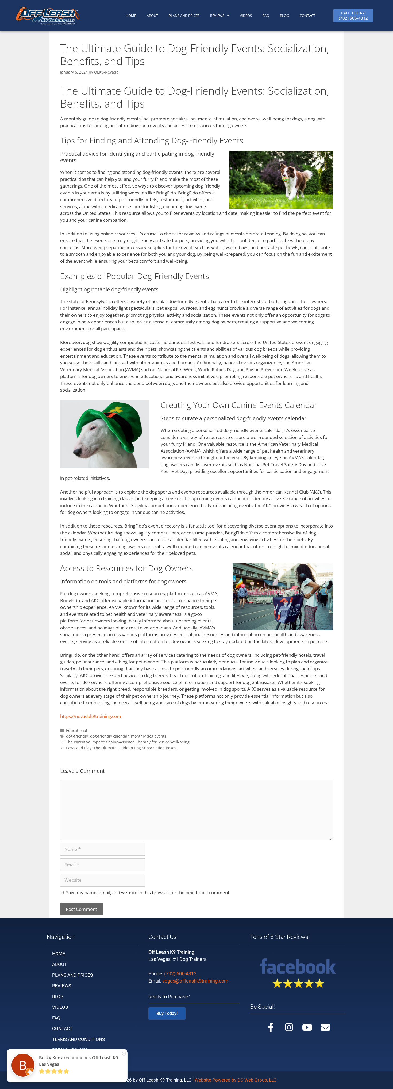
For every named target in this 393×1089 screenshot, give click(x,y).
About (59, 964)
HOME (131, 15)
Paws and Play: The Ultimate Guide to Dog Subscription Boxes (121, 747)
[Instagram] (289, 1027)
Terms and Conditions (78, 1039)
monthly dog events (148, 736)
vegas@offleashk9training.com (195, 981)
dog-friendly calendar (109, 736)
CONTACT (307, 15)
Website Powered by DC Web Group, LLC (235, 1080)
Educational (76, 730)
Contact (62, 1028)
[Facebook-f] (271, 1027)
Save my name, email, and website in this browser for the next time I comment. (148, 892)
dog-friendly (77, 736)
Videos (246, 15)
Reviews (217, 15)
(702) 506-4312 (180, 973)
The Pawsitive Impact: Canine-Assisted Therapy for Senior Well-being (128, 741)
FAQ (266, 15)
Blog (284, 15)
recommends (78, 1061)
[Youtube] (307, 1027)
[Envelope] (325, 1027)
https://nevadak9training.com (90, 716)
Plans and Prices (184, 15)
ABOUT (152, 15)
